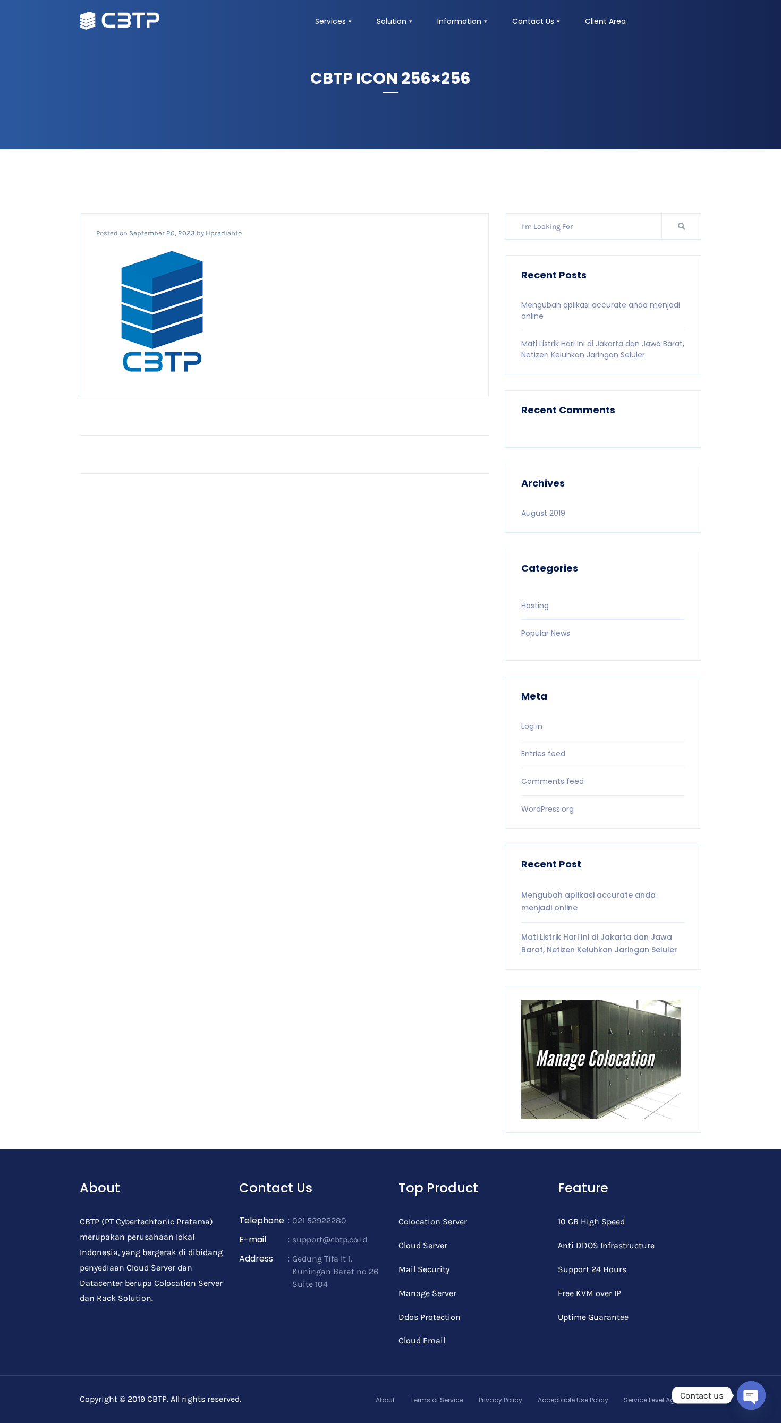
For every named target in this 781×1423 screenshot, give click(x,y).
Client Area (605, 21)
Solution (391, 21)
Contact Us (533, 21)
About (385, 1399)
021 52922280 (319, 1220)
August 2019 (543, 513)
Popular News (545, 633)
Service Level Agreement (662, 1399)
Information (459, 21)
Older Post (459, 454)
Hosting (535, 605)
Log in (531, 726)
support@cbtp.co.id (329, 1239)
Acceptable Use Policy (573, 1399)
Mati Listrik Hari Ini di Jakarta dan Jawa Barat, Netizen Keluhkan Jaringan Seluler (602, 349)
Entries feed (543, 753)
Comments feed (552, 781)
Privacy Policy (500, 1399)
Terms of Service (436, 1399)
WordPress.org (547, 809)
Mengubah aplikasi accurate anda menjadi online (588, 901)
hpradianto (224, 233)
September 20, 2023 (162, 233)
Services (330, 21)
